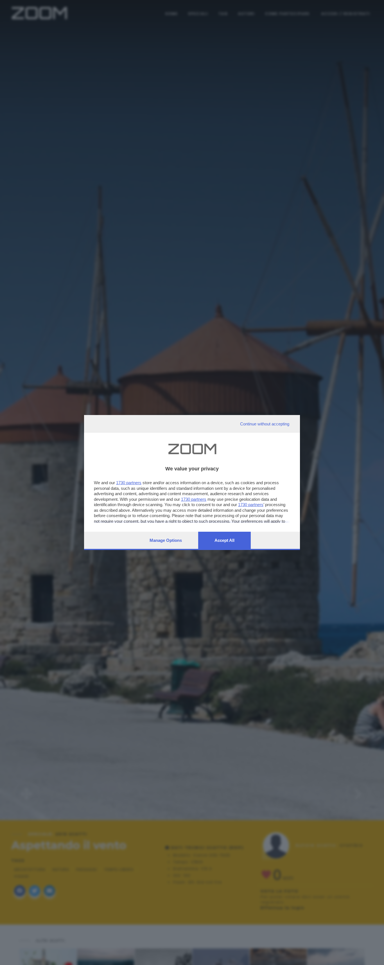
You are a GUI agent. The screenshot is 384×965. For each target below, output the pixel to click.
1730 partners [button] (128, 482)
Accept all (224, 540)
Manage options (166, 540)
